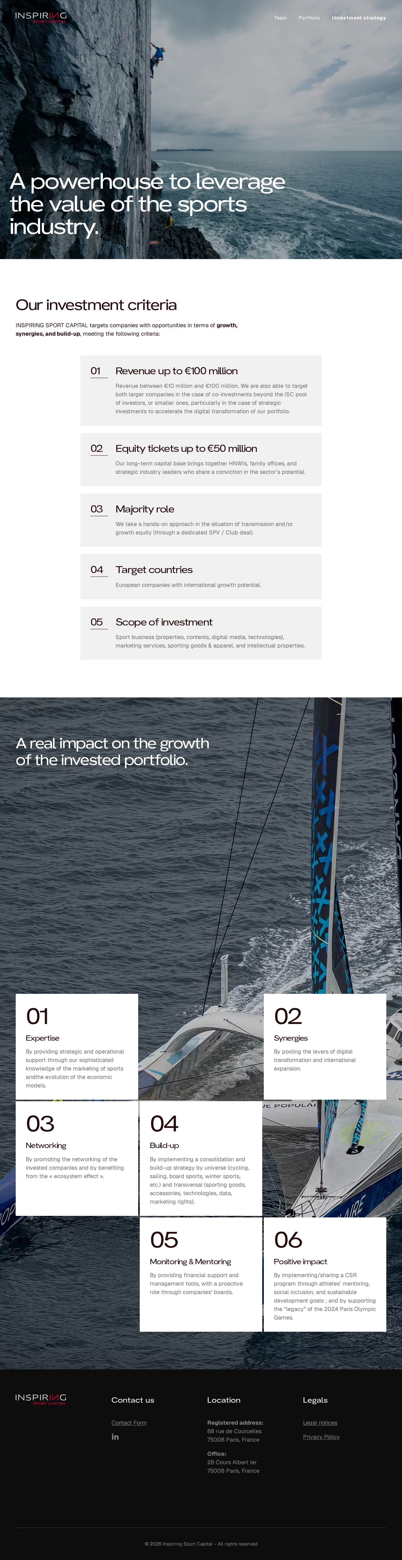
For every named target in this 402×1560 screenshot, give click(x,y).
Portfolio (309, 18)
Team (280, 18)
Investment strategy (359, 18)
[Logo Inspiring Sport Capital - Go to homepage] (41, 18)
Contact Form (129, 1422)
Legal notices (320, 1422)
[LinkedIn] (115, 1436)
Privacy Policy (321, 1436)
